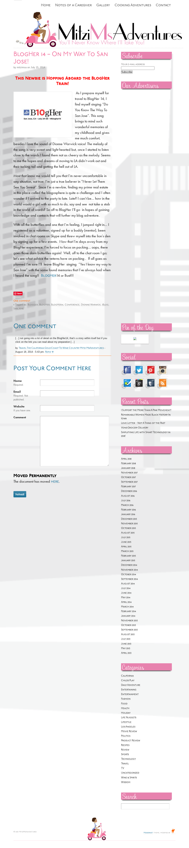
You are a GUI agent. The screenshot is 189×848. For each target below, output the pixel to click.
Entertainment (130, 694)
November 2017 (129, 473)
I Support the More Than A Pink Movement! (146, 410)
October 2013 (128, 625)
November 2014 (129, 570)
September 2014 (129, 579)
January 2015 (128, 560)
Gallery (103, 5)
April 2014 (126, 602)
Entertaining (128, 690)
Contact (163, 5)
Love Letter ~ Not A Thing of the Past (143, 423)
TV (122, 768)
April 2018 (126, 459)
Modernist (148, 833)
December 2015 (129, 519)
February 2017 (128, 486)
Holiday (125, 713)
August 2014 (128, 584)
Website (19, 406)
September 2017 (129, 482)
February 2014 (128, 611)
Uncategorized (130, 773)
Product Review (130, 740)
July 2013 (125, 639)
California (127, 676)
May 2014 (125, 597)
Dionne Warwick (91, 305)
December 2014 (129, 565)
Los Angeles (128, 727)
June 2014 (126, 593)
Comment (19, 417)
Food (124, 704)
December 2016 (129, 491)
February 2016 (128, 510)
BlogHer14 (57, 305)
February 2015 (128, 556)
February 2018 (128, 463)
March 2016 (127, 505)
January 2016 (128, 514)
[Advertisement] (132, 147)
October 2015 (128, 528)
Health (125, 708)
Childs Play (127, 680)
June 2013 (126, 644)
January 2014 (128, 616)
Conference (72, 305)
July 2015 (125, 537)
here (55, 482)
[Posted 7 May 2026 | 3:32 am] (135, 339)
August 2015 (128, 533)
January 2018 (128, 468)
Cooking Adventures (133, 5)
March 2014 (127, 607)
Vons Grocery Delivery (134, 428)
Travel (125, 763)
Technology (128, 759)
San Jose (18, 308)
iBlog (105, 305)
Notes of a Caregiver (73, 5)
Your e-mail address (133, 64)
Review (125, 750)
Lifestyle (126, 722)
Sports (125, 754)
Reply (48, 352)
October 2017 (128, 477)
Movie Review (129, 731)
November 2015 (129, 523)
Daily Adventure (130, 685)
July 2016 (125, 500)
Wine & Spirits (129, 777)
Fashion (125, 699)
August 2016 (128, 496)
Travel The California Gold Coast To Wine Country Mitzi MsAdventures (61, 348)
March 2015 (127, 551)
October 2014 (128, 574)
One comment (21, 301)
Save (19, 293)
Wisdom (125, 782)
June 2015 (126, 542)
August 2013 (128, 634)
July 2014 (125, 588)
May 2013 (125, 648)
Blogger (33, 305)
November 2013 (129, 620)
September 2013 (129, 630)
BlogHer (48, 276)
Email (17, 392)
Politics (125, 736)
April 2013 (126, 653)
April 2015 (126, 546)
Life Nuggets (128, 717)
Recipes (125, 745)
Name (17, 381)
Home (46, 5)
